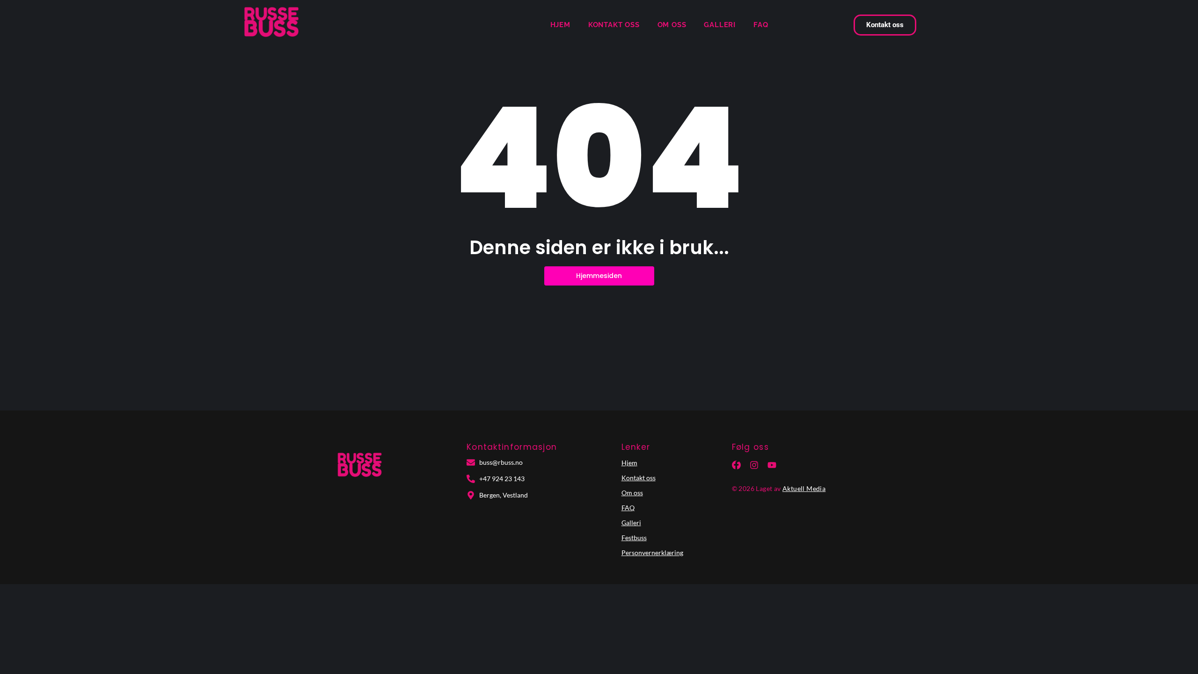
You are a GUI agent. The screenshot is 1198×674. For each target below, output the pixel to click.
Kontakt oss (614, 25)
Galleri (720, 25)
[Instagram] (754, 465)
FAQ (760, 25)
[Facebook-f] (736, 465)
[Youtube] (771, 465)
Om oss (672, 25)
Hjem (560, 25)
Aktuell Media (803, 488)
